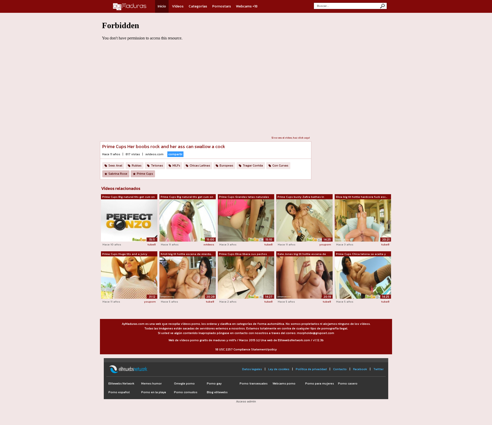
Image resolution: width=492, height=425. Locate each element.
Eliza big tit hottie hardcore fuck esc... (361, 197)
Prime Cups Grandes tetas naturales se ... (244, 197)
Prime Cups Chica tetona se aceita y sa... (361, 254)
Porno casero (347, 383)
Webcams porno (283, 383)
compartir (175, 154)
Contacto (340, 369)
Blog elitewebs (217, 392)
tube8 (152, 244)
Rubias (136, 165)
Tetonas (157, 165)
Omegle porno (184, 383)
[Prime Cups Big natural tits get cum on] (129, 220)
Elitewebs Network (121, 383)
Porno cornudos (185, 392)
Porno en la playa (153, 392)
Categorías (198, 6)
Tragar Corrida (253, 165)
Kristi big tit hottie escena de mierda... (186, 254)
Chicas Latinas (200, 165)
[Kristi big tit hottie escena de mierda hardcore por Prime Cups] (187, 277)
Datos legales (252, 369)
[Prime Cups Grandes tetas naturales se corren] (246, 220)
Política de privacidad (311, 369)
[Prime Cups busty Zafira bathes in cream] (304, 220)
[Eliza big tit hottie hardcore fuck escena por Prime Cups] (363, 220)
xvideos (208, 244)
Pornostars (221, 6)
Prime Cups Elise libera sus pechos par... (243, 254)
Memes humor (151, 383)
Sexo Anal (115, 165)
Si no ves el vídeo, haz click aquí (290, 138)
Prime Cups (145, 173)
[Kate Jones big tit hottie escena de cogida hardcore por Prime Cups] (304, 277)
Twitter (378, 369)
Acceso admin (246, 401)
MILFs (176, 165)
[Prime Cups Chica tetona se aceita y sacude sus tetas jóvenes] (363, 277)
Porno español (119, 392)
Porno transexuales (254, 383)
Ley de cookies (278, 369)
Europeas (226, 165)
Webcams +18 (247, 6)
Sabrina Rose (117, 173)
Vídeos (177, 6)
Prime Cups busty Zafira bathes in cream (301, 197)
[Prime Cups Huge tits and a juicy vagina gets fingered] (129, 277)
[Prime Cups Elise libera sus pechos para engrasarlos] (246, 277)
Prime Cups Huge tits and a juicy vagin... (124, 254)
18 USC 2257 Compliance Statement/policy (246, 349)
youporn (325, 244)
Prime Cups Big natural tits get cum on (128, 197)
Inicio (162, 6)
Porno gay (214, 383)
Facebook (360, 369)
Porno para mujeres (319, 383)
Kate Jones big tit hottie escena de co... (302, 254)
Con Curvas (280, 165)
